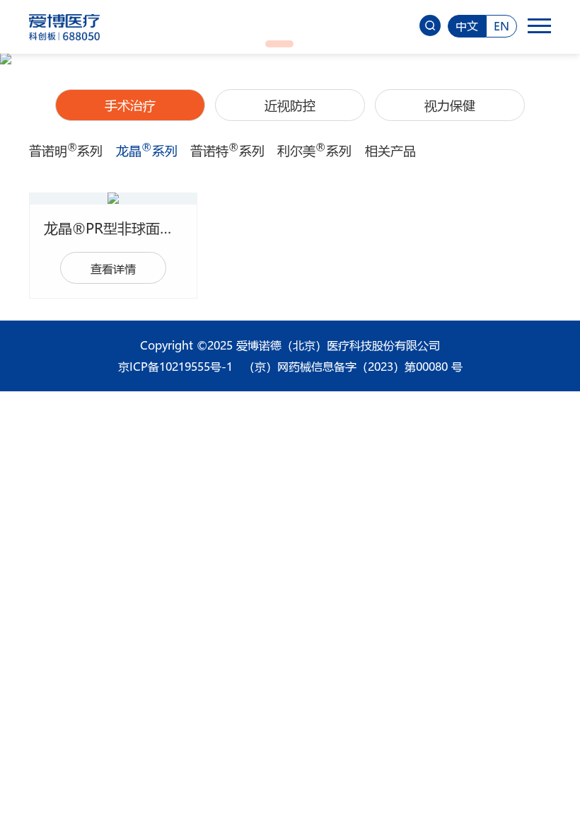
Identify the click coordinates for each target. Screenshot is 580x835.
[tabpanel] (290, 58)
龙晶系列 (146, 150)
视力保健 (449, 105)
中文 (467, 25)
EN (501, 25)
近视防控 (290, 105)
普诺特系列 (227, 150)
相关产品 (390, 150)
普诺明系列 (66, 150)
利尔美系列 (314, 150)
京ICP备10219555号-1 (175, 366)
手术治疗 (130, 105)
